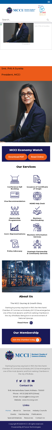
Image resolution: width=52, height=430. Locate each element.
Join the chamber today (24, 340)
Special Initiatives (15, 418)
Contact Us (40, 418)
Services (26, 410)
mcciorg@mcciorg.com (29, 397)
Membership (24, 414)
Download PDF (16, 157)
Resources (28, 418)
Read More (23, 322)
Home (8, 410)
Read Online (37, 157)
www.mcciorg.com (30, 400)
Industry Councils (40, 410)
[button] (47, 20)
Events (13, 414)
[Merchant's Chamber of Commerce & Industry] (21, 10)
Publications (37, 414)
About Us (17, 410)
